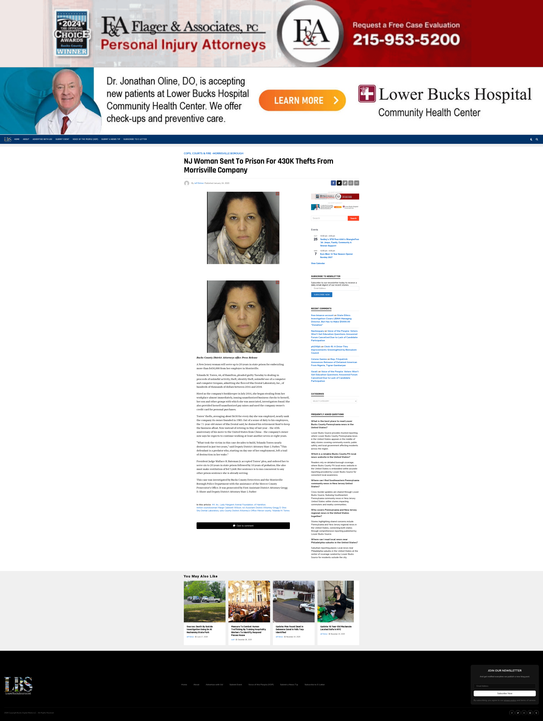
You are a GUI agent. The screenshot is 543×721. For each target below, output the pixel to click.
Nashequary (317, 331)
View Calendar (318, 263)
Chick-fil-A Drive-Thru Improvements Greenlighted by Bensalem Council (334, 349)
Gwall (314, 371)
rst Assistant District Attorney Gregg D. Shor (264, 508)
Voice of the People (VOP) (85, 139)
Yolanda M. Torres (281, 510)
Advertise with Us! (42, 139)
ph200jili (316, 346)
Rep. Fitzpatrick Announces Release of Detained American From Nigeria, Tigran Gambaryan (334, 362)
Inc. (217, 505)
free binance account (322, 315)
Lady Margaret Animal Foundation (236, 505)
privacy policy (510, 700)
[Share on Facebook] (333, 183)
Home (17, 139)
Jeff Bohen (199, 183)
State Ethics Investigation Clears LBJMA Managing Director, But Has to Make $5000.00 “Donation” (331, 320)
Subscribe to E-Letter (135, 139)
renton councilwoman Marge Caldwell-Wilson (219, 508)
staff (233, 640)
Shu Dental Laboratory (208, 510)
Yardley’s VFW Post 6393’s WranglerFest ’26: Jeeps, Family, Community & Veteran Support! (339, 242)
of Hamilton (260, 505)
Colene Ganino (319, 359)
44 (213, 505)
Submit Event (62, 139)
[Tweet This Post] (339, 183)
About (26, 139)
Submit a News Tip (110, 139)
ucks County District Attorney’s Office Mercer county (245, 510)
